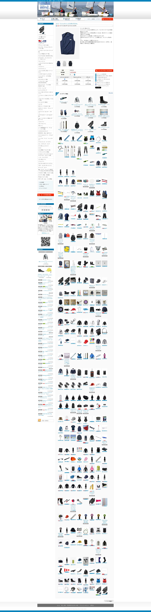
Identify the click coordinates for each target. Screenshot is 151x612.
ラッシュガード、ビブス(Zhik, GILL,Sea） (44, 76)
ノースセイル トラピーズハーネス (63, 117)
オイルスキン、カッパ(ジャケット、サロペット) (45, 58)
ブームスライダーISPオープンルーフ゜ (104, 295)
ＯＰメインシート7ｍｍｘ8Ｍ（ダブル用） (79, 140)
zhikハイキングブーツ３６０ (103, 128)
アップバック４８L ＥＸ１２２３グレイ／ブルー (73, 209)
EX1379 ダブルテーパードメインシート (92, 430)
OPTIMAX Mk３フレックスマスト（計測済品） (73, 251)
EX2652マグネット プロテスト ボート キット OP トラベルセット (92, 343)
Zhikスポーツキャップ (98, 284)
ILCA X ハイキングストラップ (92, 505)
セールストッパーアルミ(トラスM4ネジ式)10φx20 (98, 266)
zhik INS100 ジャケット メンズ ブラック (85, 575)
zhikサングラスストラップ (98, 211)
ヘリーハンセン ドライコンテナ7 (73, 564)
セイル (39, 147)
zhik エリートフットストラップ (104, 487)
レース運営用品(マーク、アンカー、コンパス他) (45, 128)
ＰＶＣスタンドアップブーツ (60, 305)
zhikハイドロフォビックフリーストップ (46, 262)
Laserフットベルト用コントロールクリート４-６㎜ (66, 226)
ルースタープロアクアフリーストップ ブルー (92, 358)
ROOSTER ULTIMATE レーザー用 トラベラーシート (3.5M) (67, 472)
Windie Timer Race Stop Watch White (60, 534)
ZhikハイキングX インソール (79, 584)
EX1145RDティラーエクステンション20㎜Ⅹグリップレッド (104, 183)
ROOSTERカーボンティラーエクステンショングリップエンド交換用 (73, 507)
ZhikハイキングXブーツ (73, 584)
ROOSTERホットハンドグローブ (92, 563)
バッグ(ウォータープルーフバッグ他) (45, 51)
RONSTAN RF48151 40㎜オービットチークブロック (85, 400)
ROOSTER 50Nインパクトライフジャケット (67, 430)
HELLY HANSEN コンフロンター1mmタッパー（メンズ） (79, 441)
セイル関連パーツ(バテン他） (44, 150)
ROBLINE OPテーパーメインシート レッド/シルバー (90, 116)
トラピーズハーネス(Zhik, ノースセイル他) (45, 99)
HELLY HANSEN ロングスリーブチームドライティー (45, 371)
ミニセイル (92, 251)
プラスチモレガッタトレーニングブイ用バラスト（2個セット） (66, 362)
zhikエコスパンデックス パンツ (79, 336)
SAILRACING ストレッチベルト (67, 313)
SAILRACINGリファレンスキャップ (73, 544)
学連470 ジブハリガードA (92, 228)
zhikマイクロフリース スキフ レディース (104, 463)
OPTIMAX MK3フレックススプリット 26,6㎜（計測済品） (92, 421)
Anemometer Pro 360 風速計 (85, 592)
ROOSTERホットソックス (92, 267)
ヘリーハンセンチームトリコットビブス (79, 433)
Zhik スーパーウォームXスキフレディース (104, 481)
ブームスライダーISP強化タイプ (98, 295)
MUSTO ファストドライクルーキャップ (48, 275)
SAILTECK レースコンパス (79, 534)
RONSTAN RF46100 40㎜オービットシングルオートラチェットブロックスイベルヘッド (98, 400)
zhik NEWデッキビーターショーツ (98, 153)
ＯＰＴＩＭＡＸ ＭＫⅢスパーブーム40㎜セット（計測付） (66, 157)
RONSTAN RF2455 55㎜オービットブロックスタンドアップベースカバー (73, 532)
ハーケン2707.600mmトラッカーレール (66, 461)
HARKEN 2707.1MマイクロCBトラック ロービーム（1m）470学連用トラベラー (92, 573)
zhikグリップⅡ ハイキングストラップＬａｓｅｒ (98, 595)
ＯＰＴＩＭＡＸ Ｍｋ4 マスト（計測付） (104, 238)
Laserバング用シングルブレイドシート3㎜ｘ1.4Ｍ (73, 519)
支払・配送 (63, 605)
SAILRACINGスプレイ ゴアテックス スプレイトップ (98, 551)
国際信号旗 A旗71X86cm (99, 562)
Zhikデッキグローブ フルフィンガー (73, 389)
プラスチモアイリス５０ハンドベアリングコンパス (92, 148)
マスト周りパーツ (42, 159)
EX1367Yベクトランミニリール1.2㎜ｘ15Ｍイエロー (79, 461)
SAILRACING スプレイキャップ (73, 313)
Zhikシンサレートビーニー (60, 297)
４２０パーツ (41, 121)
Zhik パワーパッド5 (60, 454)
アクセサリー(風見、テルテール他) (45, 172)
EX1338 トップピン (47, 280)
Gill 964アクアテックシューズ (79, 479)
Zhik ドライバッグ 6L (104, 376)
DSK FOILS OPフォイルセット (92, 493)
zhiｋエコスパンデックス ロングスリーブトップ (92, 326)
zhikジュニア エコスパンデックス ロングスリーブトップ (85, 326)
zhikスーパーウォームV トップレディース (73, 185)
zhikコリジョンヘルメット (92, 584)
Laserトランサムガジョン (73, 573)
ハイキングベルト (42, 34)
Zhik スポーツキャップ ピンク (85, 461)
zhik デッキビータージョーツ (60, 143)
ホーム (43, 19)
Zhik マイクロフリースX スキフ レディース (85, 490)
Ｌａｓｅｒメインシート (104, 150)
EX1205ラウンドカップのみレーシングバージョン (73, 592)
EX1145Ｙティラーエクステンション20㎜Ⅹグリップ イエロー (60, 195)
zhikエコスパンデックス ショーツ (85, 336)
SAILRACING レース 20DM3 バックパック (86, 545)
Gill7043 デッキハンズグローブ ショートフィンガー (73, 333)
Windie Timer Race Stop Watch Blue (85, 521)
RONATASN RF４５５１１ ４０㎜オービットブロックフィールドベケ (79, 282)
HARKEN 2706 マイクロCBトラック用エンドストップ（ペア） (98, 573)
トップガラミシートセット (98, 234)
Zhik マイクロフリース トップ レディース (73, 490)
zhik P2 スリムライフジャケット (104, 198)
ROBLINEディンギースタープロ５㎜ (92, 214)
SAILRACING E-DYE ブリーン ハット (61, 440)
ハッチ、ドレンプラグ (43, 157)
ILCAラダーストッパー (79, 573)
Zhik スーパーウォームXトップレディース (60, 490)
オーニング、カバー (42, 167)
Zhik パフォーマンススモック (79, 326)
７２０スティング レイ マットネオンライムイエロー (85, 165)
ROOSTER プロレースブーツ (67, 295)
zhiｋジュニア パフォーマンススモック (104, 326)
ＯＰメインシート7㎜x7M (66, 140)
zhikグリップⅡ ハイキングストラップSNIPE (104, 594)
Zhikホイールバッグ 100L (92, 377)
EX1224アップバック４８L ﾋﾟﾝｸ (98, 504)
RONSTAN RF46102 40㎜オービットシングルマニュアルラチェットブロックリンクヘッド (67, 408)
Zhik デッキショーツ (92, 211)
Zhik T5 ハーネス (79, 423)
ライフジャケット (42, 68)
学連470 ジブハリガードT (85, 227)
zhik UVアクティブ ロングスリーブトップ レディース (104, 345)
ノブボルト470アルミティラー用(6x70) (79, 305)
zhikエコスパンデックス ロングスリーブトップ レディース (60, 335)
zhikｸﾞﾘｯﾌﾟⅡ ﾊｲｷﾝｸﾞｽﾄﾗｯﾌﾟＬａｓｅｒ (79, 211)
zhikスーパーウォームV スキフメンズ (67, 185)
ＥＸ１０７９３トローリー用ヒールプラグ (98, 251)
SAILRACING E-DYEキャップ (99, 387)
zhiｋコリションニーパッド (60, 505)
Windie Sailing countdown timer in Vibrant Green (104, 522)
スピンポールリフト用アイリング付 (98, 227)
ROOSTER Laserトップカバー (104, 442)
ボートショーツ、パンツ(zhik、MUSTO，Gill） (45, 85)
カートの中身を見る (45, 195)
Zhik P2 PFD (86, 143)
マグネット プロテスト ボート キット (79, 183)
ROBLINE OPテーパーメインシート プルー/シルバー (104, 116)
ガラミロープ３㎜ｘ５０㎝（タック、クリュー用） (79, 295)
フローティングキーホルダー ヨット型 (85, 430)
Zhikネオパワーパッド (47, 367)
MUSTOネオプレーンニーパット (104, 140)
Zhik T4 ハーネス (85, 423)
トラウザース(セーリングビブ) (44, 74)
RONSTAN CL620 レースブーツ (103, 105)
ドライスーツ (41, 66)
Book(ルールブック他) (43, 176)
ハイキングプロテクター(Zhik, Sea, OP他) (45, 64)
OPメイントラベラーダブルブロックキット (60, 345)
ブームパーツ (41, 161)
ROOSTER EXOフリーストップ (60, 374)
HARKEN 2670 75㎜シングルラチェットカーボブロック (73, 241)
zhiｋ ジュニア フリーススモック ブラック (85, 472)
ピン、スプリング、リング (44, 143)
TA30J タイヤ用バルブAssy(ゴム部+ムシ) (92, 305)
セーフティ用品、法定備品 (44, 174)
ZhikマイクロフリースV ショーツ (60, 185)
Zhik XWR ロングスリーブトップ (60, 219)
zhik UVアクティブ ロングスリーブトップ (98, 348)
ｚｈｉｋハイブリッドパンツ (85, 155)
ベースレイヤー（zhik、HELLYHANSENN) (43, 82)
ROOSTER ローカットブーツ (73, 295)
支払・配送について (55, 19)
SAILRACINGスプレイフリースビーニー (67, 547)
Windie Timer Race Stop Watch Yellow (98, 519)
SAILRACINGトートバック (67, 237)
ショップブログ (67, 19)
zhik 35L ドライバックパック (92, 534)
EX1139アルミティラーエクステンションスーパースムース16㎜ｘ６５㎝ (98, 440)
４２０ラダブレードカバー (104, 228)
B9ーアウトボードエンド (92, 295)
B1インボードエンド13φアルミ (85, 295)
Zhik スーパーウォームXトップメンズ (85, 454)
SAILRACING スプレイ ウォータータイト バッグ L (92, 409)
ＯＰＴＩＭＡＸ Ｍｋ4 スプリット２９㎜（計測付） (60, 255)
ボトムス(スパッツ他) (43, 79)
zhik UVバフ (98, 335)
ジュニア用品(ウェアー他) (43, 53)
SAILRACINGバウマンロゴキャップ (79, 251)
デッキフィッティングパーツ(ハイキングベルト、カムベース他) (45, 154)
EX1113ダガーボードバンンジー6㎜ (67, 592)
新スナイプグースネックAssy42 (98, 305)
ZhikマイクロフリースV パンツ (73, 176)
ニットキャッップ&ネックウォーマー (45, 96)
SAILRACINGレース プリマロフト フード (105, 548)
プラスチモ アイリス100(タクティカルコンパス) (77, 114)
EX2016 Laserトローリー (67, 197)
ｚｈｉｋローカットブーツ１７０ (80, 197)
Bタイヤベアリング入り (85, 305)
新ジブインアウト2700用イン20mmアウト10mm (66, 305)
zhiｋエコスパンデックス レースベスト (98, 326)
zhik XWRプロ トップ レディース (60, 432)
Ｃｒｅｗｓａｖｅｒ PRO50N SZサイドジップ (92, 195)
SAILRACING (41, 38)
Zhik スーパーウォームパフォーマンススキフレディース (98, 481)
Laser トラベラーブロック (60, 471)
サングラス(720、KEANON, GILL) (45, 55)
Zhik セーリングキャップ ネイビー (85, 480)
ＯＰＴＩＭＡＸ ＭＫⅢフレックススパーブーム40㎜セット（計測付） (45, 316)
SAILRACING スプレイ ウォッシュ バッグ (105, 406)
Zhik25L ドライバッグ (98, 377)
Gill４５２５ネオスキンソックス (85, 267)
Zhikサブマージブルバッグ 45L (85, 377)
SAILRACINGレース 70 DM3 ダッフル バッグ (61, 566)
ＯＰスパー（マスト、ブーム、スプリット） (45, 109)
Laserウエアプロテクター (67, 342)
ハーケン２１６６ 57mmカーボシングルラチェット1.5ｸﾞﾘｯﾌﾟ (79, 219)
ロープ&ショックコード (43, 145)
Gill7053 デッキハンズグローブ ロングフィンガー (67, 333)
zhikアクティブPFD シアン (98, 584)
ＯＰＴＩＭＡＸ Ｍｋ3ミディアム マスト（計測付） (66, 480)
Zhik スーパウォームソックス (98, 489)
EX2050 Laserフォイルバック (104, 253)
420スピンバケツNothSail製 (60, 591)
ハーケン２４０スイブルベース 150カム (85, 283)
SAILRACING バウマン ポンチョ (61, 401)
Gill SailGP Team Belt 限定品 (98, 219)
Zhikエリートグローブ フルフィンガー (60, 389)
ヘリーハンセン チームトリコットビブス (60, 241)
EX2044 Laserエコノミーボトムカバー (98, 359)
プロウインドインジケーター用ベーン (73, 218)
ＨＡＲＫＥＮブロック (43, 131)
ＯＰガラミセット (46, 294)
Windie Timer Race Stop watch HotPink (92, 520)
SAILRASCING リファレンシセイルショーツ (105, 218)
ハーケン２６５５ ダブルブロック (73, 140)
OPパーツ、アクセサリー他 (44, 106)
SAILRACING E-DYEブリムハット (92, 545)
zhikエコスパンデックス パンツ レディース (92, 336)
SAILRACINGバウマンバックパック (61, 267)
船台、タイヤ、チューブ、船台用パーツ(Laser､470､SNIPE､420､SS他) (45, 170)
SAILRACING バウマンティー (73, 431)
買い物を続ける (100, 80)
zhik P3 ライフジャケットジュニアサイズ (79, 359)
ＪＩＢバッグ (41, 43)
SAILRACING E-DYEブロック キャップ (92, 389)
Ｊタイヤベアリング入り (60, 312)
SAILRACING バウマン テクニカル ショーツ (92, 312)
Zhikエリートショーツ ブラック (85, 211)
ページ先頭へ (109, 601)
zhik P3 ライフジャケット (98, 196)
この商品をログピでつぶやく (103, 85)
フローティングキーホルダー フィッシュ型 (66, 440)
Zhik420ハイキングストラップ (60, 284)
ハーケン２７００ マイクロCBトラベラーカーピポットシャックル (104, 451)
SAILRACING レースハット (61, 421)
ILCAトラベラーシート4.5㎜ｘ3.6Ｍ (104, 506)
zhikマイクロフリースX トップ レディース (104, 167)
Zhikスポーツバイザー (104, 284)
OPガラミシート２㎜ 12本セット (60, 226)
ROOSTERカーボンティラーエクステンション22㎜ (67, 504)
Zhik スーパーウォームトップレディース (92, 481)
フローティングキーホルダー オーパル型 (73, 440)
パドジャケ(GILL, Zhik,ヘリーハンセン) (45, 71)
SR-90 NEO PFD (98, 452)
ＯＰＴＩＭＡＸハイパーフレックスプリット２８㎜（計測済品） (45, 340)
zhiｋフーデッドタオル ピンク (104, 358)
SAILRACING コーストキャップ (61, 359)
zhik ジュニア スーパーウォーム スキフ (60, 481)
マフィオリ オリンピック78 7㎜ (92, 590)
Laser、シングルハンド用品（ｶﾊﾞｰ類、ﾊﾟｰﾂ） (45, 119)
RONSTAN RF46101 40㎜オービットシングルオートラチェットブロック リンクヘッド (60, 408)
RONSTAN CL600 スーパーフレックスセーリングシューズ (41, 275)
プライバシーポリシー (84, 605)
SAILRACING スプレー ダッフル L (86, 411)
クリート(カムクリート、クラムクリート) (45, 136)
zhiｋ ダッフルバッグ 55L (104, 471)
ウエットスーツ (41, 61)
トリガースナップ (73, 323)
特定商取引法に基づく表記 (72, 605)
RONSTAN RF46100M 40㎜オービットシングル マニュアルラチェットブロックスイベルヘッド (105, 400)
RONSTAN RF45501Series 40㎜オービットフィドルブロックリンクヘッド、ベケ (92, 400)
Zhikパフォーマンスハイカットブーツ (66, 584)
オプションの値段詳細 (101, 74)
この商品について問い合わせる (103, 79)
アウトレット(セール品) (43, 45)
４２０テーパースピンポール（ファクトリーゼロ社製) (79, 503)
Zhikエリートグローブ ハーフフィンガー (67, 389)
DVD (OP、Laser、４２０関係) (45, 179)
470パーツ (40, 125)
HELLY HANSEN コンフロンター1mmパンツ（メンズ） (85, 443)
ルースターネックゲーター (79, 267)
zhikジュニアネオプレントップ (60, 209)
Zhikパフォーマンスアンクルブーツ (60, 584)
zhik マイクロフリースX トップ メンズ (66, 490)
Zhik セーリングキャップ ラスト (67, 520)
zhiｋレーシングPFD (98, 533)
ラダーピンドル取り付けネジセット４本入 (73, 342)
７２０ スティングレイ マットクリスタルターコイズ (104, 157)
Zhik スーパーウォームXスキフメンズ (92, 454)
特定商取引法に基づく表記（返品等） (105, 75)
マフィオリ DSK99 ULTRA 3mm (73, 359)
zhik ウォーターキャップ (85, 345)
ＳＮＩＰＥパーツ (42, 123)
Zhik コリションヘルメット (60, 520)
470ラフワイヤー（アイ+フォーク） (85, 534)
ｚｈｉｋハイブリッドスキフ (79, 159)
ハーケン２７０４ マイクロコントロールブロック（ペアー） (60, 461)
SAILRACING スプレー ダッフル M (79, 411)
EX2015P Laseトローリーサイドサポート (98, 431)
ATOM (47, 420)
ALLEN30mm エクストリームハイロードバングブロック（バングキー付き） (73, 480)
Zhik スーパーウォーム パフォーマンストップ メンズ (67, 454)
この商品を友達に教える (102, 77)
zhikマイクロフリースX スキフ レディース (60, 176)
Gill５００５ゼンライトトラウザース (85, 238)
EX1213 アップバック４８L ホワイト (104, 430)
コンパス (40, 104)
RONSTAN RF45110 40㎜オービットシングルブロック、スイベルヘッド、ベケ (73, 400)
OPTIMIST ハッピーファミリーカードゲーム (104, 421)
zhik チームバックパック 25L (73, 472)
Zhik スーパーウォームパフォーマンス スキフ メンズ (73, 454)
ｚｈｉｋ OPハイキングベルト (90, 130)
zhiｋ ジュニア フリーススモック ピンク (92, 472)
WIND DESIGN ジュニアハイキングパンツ (92, 141)
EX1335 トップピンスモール (67, 324)
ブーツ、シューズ (42, 88)
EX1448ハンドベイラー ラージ (73, 461)
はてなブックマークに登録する (103, 84)
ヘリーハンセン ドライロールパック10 (98, 471)
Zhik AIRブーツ (85, 385)
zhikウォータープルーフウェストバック (60, 546)
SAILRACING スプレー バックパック (73, 410)
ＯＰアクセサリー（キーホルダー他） (45, 115)
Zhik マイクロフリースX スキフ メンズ (92, 463)
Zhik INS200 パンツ (104, 211)
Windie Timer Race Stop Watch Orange (79, 519)
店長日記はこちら (45, 233)
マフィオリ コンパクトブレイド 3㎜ (98, 461)
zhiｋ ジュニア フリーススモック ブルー (79, 472)
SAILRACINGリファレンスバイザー (86, 254)
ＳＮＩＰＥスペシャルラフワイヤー (98, 142)
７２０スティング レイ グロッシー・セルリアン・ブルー (79, 228)
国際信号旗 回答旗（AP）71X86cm (67, 572)
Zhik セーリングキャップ (73, 422)
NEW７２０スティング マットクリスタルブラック (92, 165)
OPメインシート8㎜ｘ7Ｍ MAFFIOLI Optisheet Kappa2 (85, 499)
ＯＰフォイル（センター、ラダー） (45, 112)
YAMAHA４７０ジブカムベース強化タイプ (85, 565)
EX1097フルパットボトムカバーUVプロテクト (79, 592)
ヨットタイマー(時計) (43, 102)
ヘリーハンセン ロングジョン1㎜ (104, 572)
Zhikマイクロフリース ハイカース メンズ (85, 585)
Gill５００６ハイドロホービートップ (92, 241)
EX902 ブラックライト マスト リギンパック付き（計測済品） (45, 389)
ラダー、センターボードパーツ (45, 165)
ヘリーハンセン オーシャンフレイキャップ (79, 562)
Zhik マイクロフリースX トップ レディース (79, 490)
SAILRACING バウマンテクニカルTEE (79, 312)
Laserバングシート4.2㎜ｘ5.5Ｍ (79, 451)
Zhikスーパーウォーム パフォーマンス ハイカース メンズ (66, 564)
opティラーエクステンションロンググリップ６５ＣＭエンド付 (45, 299)
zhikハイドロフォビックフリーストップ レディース (90, 105)
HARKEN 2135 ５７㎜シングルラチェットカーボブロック (77, 130)
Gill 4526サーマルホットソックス (104, 562)
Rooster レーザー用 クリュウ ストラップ (98, 408)
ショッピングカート (107, 19)
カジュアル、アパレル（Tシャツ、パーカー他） (45, 48)
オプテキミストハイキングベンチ (60, 151)
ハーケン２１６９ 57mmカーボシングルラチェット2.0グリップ (85, 219)
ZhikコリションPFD (104, 533)
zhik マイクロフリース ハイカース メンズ (66, 534)
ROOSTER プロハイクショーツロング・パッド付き (67, 375)
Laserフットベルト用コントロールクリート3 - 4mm (98, 183)
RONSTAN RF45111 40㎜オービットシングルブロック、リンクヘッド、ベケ (79, 400)
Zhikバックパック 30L (79, 376)
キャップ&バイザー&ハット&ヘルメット (45, 93)
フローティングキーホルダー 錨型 (66, 251)
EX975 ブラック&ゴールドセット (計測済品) (63, 130)
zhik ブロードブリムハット (79, 345)
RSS (43, 420)
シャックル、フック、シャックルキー (45, 139)
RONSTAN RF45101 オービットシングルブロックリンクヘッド (66, 400)
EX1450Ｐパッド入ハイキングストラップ (79, 238)
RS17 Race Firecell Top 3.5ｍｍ (60, 325)
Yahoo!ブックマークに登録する (103, 82)
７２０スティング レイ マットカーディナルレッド (73, 228)
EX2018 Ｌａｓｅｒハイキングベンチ (73, 198)
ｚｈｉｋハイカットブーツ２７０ (85, 197)
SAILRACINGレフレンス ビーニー (105, 387)
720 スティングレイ (64, 101)
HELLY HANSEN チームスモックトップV (73, 376)
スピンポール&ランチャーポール (45, 163)
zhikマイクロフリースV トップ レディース (98, 167)
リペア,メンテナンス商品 (43, 151)
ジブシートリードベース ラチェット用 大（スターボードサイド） (73, 282)
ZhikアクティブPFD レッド (104, 584)
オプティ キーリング (47, 331)
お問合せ (79, 19)
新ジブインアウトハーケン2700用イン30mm (73, 305)
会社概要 (42, 182)
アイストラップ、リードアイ (44, 141)
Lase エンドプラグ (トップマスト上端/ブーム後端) (98, 421)
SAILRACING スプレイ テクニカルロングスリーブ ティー (45, 406)
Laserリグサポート (85, 312)
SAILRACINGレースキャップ (79, 544)
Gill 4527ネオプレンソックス (60, 573)
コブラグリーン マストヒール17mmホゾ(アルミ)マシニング (104, 305)
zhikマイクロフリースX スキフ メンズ (67, 176)
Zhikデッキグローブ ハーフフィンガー (79, 389)
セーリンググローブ (42, 90)
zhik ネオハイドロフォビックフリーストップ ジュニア (92, 440)
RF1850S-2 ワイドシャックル (104, 333)
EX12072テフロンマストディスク (92, 185)
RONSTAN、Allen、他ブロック (45, 133)
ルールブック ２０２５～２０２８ (66, 268)
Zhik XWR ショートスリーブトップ (66, 220)
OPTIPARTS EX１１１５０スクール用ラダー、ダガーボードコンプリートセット (73, 270)
